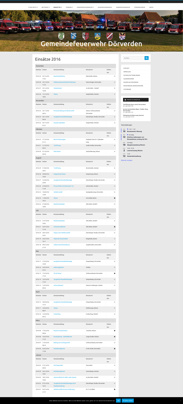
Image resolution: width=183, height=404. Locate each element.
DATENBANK (127, 89)
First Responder (58, 365)
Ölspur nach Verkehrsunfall (62, 232)
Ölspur (56, 94)
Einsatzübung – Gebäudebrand (63, 336)
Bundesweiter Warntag (134, 131)
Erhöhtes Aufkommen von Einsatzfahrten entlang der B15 (137, 138)
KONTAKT (126, 68)
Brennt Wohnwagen (60, 139)
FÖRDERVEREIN (139, 7)
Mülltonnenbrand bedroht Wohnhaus (65, 82)
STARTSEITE (32, 7)
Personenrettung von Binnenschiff (64, 111)
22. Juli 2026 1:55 (128, 112)
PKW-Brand (57, 151)
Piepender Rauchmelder (61, 239)
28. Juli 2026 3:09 (128, 106)
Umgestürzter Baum (60, 174)
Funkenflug (57, 314)
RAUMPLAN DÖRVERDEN (131, 82)
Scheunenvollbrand (59, 226)
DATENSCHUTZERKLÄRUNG (132, 75)
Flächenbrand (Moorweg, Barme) (133, 115)
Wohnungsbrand (59, 267)
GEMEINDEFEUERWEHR (85, 7)
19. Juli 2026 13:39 (128, 117)
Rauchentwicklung (59, 76)
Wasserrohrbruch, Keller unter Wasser (65, 377)
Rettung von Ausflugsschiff (62, 342)
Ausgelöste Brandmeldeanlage (63, 117)
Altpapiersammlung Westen (136, 145)
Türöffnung (57, 145)
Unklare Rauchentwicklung (61, 245)
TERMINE (69, 7)
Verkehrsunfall (58, 192)
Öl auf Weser (57, 273)
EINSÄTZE (57, 7)
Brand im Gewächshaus (60, 330)
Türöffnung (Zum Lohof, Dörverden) (134, 104)
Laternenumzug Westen (135, 150)
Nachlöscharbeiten (59, 204)
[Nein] (181, 401)
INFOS (151, 7)
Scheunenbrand (58, 285)
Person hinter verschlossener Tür (64, 186)
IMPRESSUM (127, 72)
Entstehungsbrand (59, 348)
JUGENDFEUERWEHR (105, 7)
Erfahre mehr (127, 401)
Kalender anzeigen (126, 160)
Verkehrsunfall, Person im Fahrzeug (64, 389)
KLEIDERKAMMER (129, 79)
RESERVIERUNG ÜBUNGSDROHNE (133, 86)
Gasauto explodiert (59, 123)
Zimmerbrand (58, 88)
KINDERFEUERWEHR (123, 7)
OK (118, 401)
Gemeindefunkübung (134, 156)
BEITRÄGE (45, 7)
